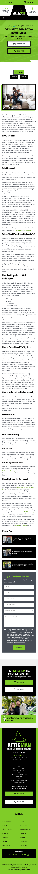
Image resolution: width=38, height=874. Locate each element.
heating (17, 525)
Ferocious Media (23, 867)
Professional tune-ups (9, 471)
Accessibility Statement (20, 869)
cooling (25, 525)
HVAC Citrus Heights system (22, 230)
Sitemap (28, 869)
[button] (3, 18)
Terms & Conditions (20, 642)
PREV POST (14, 77)
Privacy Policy (10, 642)
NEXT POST (23, 77)
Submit (19, 647)
